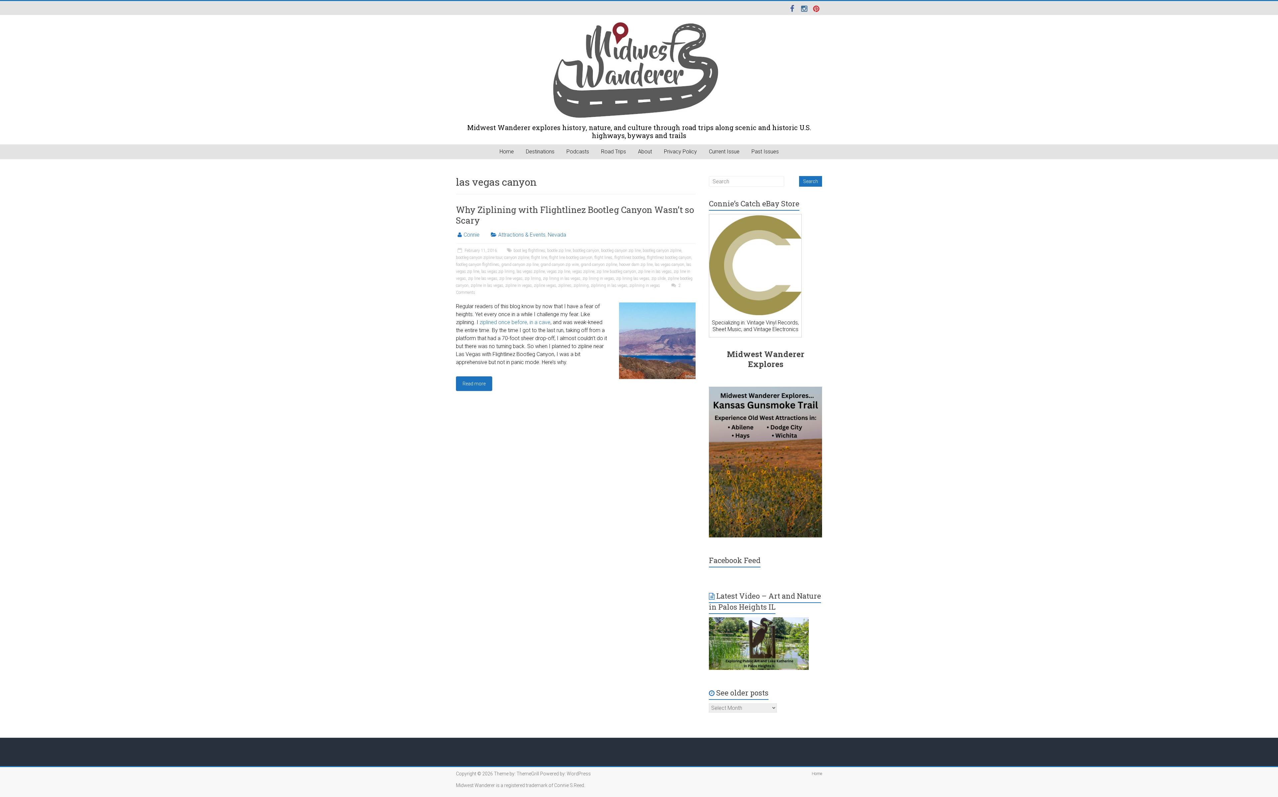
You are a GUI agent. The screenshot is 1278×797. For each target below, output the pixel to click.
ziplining (581, 285)
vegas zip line (558, 271)
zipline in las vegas (487, 285)
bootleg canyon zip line (621, 250)
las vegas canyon (669, 264)
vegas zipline (583, 271)
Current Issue (724, 151)
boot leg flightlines (529, 250)
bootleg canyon (586, 250)
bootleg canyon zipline (662, 250)
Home (507, 151)
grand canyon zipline (599, 264)
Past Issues (765, 151)
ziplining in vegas (644, 285)
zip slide (658, 278)
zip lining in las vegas (561, 278)
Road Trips (613, 151)
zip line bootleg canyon (616, 271)
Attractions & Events (521, 235)
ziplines (564, 285)
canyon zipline (516, 257)
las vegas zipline (531, 271)
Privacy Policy (680, 151)
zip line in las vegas (655, 271)
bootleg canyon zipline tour (479, 257)
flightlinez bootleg (629, 257)
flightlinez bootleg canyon (669, 257)
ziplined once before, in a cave (515, 322)
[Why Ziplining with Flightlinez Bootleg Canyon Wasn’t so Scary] (657, 305)
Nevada (557, 235)
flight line (539, 257)
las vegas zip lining (498, 271)
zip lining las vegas (632, 278)
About (645, 151)
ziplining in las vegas (609, 285)
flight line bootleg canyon (570, 257)
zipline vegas (545, 285)
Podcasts (577, 151)
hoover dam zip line (636, 264)
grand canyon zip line (519, 264)
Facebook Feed (734, 560)
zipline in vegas (518, 285)
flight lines (603, 257)
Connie (472, 235)
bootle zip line (559, 250)
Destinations (540, 151)
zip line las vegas (482, 278)
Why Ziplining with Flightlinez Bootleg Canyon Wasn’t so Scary (575, 215)
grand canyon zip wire (559, 264)
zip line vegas (511, 278)
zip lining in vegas (598, 278)
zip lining (533, 278)
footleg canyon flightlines (477, 264)
